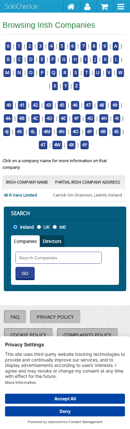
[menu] (122, 6)
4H (104, 118)
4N (61, 131)
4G (90, 118)
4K (19, 131)
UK (47, 227)
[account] (88, 6)
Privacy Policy (55, 317)
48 (101, 105)
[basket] (105, 6)
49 (114, 105)
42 (35, 105)
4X (71, 145)
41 (22, 105)
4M (47, 131)
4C (35, 118)
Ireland (27, 227)
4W (57, 145)
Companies (25, 241)
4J (7, 131)
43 (48, 105)
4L (32, 131)
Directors (52, 241)
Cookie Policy (28, 335)
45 (61, 105)
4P (89, 131)
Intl (62, 227)
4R (103, 131)
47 (88, 105)
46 (75, 105)
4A (8, 118)
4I (117, 118)
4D (49, 118)
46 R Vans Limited (20, 195)
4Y (84, 145)
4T (43, 145)
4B (22, 118)
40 (8, 105)
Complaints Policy (87, 335)
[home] (72, 6)
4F (76, 118)
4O (76, 131)
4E (63, 118)
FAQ (15, 317)
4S (116, 131)
